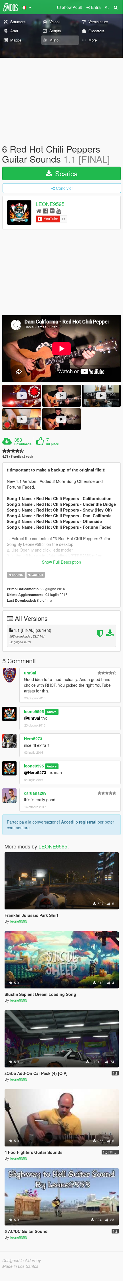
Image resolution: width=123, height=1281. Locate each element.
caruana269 (35, 793)
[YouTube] (58, 210)
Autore (52, 712)
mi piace (52, 444)
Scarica (65, 173)
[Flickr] (52, 210)
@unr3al (32, 718)
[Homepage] (39, 210)
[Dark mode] (107, 7)
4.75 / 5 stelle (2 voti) (17, 456)
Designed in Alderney (21, 1260)
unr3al (30, 673)
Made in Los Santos (20, 1266)
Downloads (22, 444)
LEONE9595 (50, 204)
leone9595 (34, 711)
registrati (87, 822)
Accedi (67, 822)
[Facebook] (45, 210)
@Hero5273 (35, 772)
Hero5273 (33, 738)
